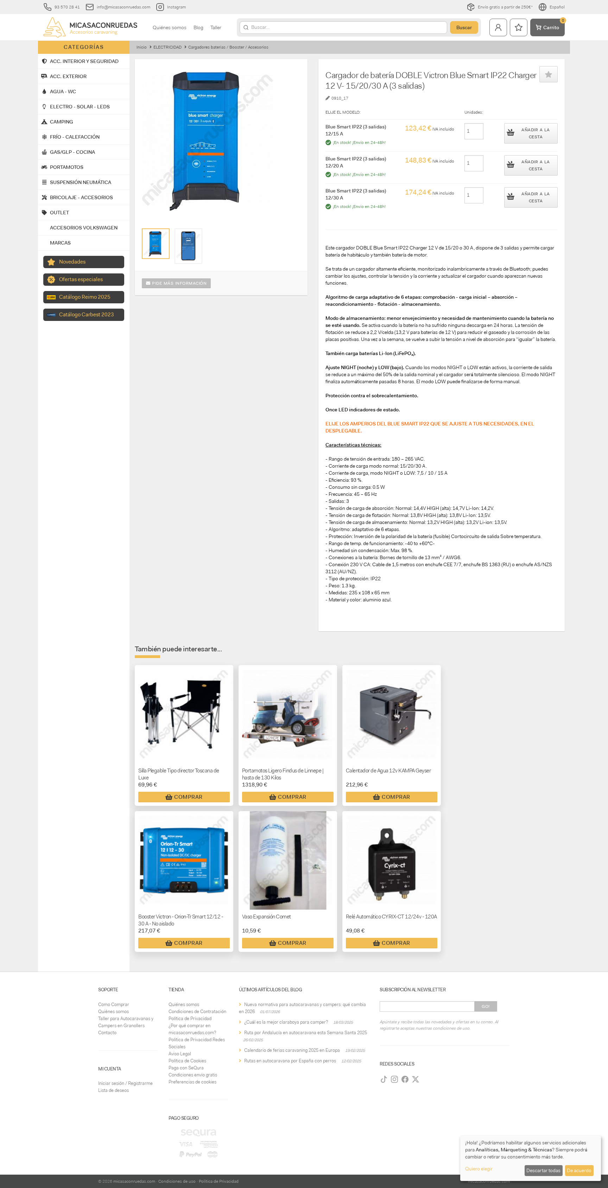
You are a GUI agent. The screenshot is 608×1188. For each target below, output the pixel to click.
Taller (215, 27)
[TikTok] (384, 1079)
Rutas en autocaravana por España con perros (290, 1061)
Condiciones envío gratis (193, 1075)
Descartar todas (543, 1170)
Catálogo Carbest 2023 (86, 314)
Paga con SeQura (186, 1068)
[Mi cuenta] (498, 27)
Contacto (107, 1033)
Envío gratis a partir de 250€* (505, 7)
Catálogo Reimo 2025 (84, 297)
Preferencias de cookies (192, 1082)
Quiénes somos (169, 27)
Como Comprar (113, 1004)
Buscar (464, 27)
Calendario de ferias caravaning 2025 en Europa (292, 1050)
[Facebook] (405, 1079)
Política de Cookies (187, 1061)
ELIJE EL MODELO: (343, 112)
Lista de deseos (113, 1090)
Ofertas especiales (81, 279)
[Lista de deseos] (518, 27)
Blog (198, 27)
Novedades (72, 261)
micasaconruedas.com (134, 1181)
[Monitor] (188, 246)
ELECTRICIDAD (167, 47)
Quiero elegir (479, 1168)
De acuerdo (579, 1170)
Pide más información (179, 283)
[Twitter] (415, 1079)
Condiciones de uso (177, 1181)
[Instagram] (394, 1079)
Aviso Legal (180, 1054)
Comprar (188, 797)
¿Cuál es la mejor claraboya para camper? (286, 1022)
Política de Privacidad (190, 1019)
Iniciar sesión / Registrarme (125, 1083)
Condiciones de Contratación (197, 1012)
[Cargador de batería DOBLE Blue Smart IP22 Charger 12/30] (156, 243)
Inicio (142, 47)
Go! (486, 1006)
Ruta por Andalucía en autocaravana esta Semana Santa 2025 (305, 1033)
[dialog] (530, 1158)
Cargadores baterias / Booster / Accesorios (228, 47)
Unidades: (473, 112)
